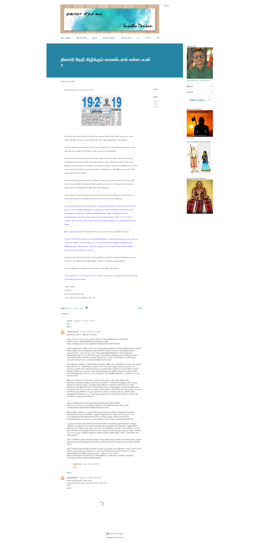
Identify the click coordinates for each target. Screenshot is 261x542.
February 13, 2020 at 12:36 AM (89, 478)
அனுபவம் (156, 101)
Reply (69, 327)
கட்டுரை (155, 104)
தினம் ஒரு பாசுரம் (126, 38)
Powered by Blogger (116, 534)
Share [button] (155, 89)
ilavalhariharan (72, 478)
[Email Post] (86, 308)
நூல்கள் (94, 38)
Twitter (147, 38)
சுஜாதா (155, 107)
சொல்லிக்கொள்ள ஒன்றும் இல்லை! (198, 80)
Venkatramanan (73, 332)
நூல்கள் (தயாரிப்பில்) (109, 38)
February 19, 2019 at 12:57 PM (84, 321)
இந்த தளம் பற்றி (81, 38)
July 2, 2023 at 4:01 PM (91, 464)
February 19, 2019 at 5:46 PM (90, 332)
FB (138, 38)
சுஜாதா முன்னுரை (65, 38)
